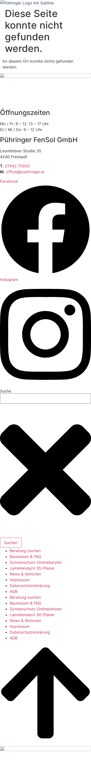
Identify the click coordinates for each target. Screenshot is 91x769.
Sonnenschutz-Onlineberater (36, 562)
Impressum (20, 579)
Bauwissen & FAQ (25, 556)
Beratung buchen (25, 550)
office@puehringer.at (25, 171)
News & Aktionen (25, 574)
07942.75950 (17, 166)
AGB (13, 591)
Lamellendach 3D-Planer (32, 568)
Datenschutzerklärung (30, 585)
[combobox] (45, 398)
